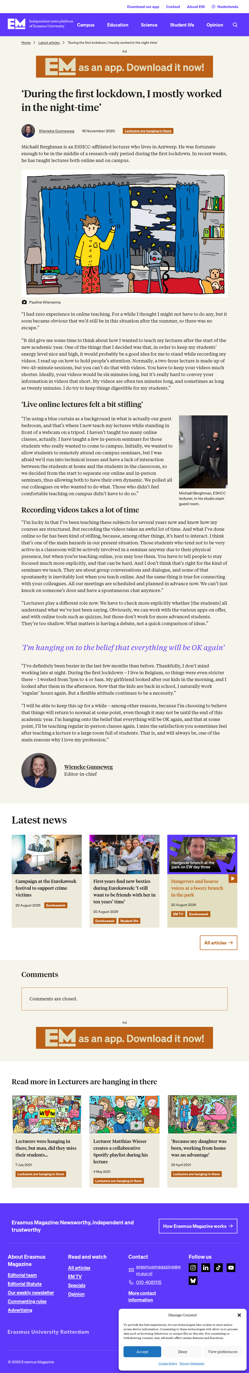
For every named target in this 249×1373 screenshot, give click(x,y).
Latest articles (49, 42)
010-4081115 (148, 1282)
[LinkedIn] (205, 1267)
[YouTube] (231, 1267)
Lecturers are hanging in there (148, 131)
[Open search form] (235, 25)
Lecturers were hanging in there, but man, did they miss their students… (46, 1148)
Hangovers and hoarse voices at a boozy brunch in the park (197, 888)
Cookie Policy (168, 1363)
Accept (142, 1352)
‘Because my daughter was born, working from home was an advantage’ (199, 1148)
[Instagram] (193, 1267)
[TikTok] (218, 1267)
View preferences (223, 1352)
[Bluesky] (193, 1280)
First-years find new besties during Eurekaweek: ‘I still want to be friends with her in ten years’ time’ (124, 892)
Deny (182, 1352)
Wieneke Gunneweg (56, 131)
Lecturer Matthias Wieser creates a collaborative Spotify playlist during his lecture (120, 1152)
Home (26, 42)
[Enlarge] (221, 421)
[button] (239, 1315)
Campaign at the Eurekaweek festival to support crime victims (46, 888)
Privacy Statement (192, 1363)
